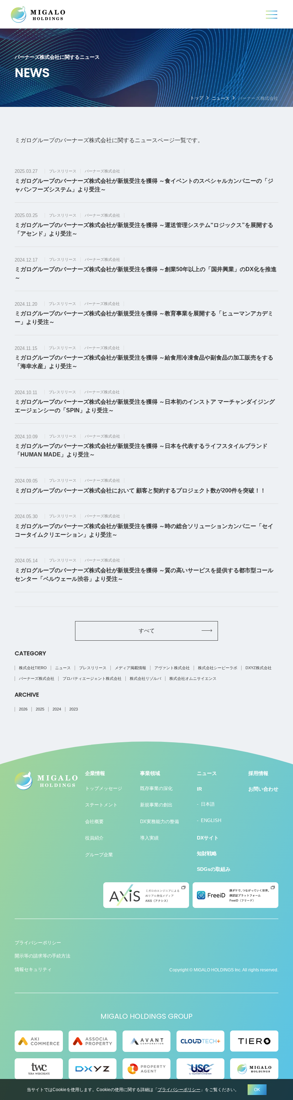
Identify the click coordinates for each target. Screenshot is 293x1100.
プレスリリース (92, 668)
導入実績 (149, 838)
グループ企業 (99, 854)
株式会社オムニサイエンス (193, 678)
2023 (73, 709)
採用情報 (258, 773)
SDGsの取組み (213, 869)
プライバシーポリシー (38, 942)
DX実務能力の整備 (159, 821)
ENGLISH (211, 820)
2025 (40, 709)
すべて (147, 631)
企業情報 (95, 773)
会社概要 (94, 821)
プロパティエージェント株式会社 (92, 678)
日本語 (208, 804)
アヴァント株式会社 (172, 668)
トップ (197, 97)
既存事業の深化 (156, 788)
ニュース (221, 98)
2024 (57, 709)
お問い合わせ (263, 788)
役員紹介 (94, 838)
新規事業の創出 (156, 804)
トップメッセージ (103, 788)
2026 (23, 709)
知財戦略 (207, 853)
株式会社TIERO (33, 668)
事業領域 (150, 773)
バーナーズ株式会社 (36, 678)
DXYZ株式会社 (258, 668)
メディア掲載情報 (130, 668)
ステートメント (101, 804)
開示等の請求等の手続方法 (42, 956)
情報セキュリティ (33, 969)
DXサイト (208, 837)
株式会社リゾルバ (145, 678)
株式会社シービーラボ (217, 668)
